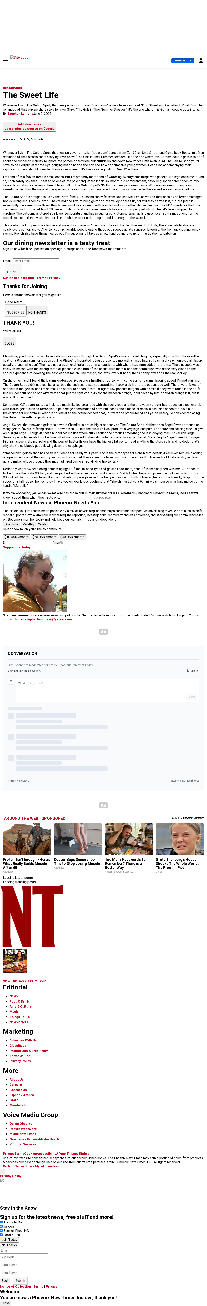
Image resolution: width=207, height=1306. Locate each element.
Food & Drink (19, 1001)
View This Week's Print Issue (24, 981)
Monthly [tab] (28, 524)
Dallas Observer (22, 1124)
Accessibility (46, 1154)
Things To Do (20, 1017)
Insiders (9, 1226)
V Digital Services (23, 1144)
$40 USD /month (72, 537)
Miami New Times (23, 1134)
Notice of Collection (18, 278)
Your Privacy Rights (74, 1154)
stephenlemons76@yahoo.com (48, 619)
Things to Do (12, 1222)
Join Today (9, 1240)
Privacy (54, 278)
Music (14, 1012)
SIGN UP (13, 272)
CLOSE (9, 343)
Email (8, 261)
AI (57, 1154)
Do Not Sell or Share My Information (31, 1166)
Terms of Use (20, 1056)
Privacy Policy (20, 1061)
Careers (16, 1085)
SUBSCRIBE (15, 312)
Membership (19, 1105)
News (14, 996)
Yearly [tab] (42, 524)
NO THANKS (37, 312)
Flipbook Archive (22, 1095)
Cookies (30, 1154)
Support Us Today (16, 547)
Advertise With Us (23, 1040)
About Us (17, 1079)
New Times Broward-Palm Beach (34, 1139)
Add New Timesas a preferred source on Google (29, 126)
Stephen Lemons (20, 114)
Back (5, 1281)
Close (6, 1303)
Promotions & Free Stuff (29, 1051)
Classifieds (18, 1046)
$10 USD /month (17, 537)
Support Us (182, 60)
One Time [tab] (11, 524)
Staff (14, 1100)
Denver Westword (23, 1129)
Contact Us (18, 1090)
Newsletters (19, 1022)
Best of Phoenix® (16, 1231)
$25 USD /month (44, 537)
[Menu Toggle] (5, 60)
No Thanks (9, 1245)
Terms (41, 278)
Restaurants (12, 88)
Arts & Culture (21, 1006)
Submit (20, 1281)
